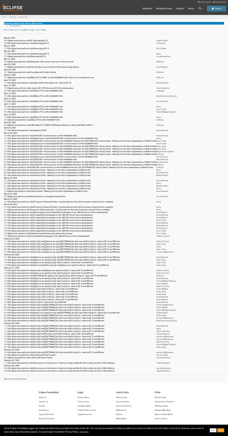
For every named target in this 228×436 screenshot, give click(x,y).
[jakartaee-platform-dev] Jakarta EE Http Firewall (30, 358)
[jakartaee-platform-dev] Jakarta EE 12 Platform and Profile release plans (41, 88)
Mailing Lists (23, 17)
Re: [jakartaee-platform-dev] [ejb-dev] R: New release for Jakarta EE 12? (40, 83)
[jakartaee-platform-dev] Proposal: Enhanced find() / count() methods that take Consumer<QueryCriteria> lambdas (59, 210)
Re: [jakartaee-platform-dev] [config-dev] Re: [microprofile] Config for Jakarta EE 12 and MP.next (51, 334)
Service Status (161, 419)
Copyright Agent (84, 406)
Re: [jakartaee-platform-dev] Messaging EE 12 (29, 43)
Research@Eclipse (163, 410)
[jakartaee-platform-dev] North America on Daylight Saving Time (37, 196)
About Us (43, 397)
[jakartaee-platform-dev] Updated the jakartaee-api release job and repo (41, 233)
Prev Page (20, 30)
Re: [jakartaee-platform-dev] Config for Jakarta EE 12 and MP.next (38, 302)
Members (147, 8)
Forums (119, 414)
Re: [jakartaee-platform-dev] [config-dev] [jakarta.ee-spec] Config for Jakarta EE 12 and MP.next (51, 270)
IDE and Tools (160, 397)
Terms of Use (83, 402)
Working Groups (164, 8)
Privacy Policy (83, 397)
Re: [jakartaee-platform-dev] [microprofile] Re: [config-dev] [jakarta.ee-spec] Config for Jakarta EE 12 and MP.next (59, 265)
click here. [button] (84, 432)
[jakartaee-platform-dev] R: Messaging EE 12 (28, 41)
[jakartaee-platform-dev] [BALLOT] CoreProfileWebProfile (34, 120)
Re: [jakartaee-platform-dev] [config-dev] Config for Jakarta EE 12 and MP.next (43, 289)
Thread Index (14, 26)
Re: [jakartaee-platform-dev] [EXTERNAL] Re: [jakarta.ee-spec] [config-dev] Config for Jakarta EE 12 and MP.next (58, 276)
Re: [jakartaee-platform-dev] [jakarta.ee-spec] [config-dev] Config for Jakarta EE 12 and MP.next (51, 262)
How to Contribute (123, 406)
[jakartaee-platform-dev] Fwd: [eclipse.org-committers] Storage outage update (44, 67)
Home (4, 17)
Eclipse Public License (86, 410)
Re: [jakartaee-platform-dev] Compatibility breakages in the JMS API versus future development (51, 215)
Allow (221, 430)
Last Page (41, 30)
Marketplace (121, 419)
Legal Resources (84, 414)
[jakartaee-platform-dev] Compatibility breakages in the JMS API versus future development (49, 236)
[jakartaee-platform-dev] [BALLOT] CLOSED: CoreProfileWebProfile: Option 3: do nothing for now (51, 77)
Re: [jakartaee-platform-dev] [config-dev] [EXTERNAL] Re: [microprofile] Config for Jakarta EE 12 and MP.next (56, 305)
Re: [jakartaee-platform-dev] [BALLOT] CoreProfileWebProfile (36, 91)
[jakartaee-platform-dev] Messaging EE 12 (27, 56)
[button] (201, 8)
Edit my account (205, 2)
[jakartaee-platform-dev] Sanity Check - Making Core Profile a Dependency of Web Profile (48, 191)
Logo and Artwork (46, 414)
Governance (44, 410)
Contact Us (43, 402)
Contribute (12, 17)
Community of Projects (164, 402)
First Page (8, 30)
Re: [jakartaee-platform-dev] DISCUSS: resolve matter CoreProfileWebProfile (43, 136)
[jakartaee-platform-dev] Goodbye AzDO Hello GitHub (32, 72)
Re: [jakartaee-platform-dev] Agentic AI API (27, 130)
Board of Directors (46, 419)
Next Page (29, 30)
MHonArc (23, 379)
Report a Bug (121, 397)
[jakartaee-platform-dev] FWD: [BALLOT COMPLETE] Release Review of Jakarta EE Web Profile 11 (51, 125)
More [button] (190, 8)
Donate (217, 8)
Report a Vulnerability (164, 414)
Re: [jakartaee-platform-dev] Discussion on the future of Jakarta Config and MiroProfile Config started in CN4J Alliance (62, 363)
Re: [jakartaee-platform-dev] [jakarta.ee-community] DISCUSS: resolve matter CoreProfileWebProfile (53, 138)
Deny (213, 430)
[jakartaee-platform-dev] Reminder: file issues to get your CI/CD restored (41, 62)
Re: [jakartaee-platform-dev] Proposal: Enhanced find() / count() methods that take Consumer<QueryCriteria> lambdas (61, 202)
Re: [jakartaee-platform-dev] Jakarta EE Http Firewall (32, 355)
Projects (180, 8)
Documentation (122, 402)
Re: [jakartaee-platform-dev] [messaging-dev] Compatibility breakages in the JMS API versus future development (58, 212)
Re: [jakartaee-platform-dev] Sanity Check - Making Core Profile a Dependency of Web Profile (50, 170)
